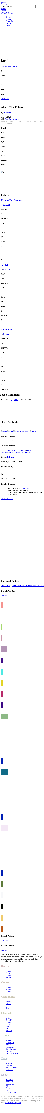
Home (8, 1024)
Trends (8, 23)
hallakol (8, 112)
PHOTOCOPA (11, 1068)
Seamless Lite (11, 1063)
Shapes (8, 977)
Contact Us (10, 1084)
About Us (9, 1082)
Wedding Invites (12, 1053)
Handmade (10, 1043)
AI (31, 586)
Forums (8, 1002)
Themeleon (10, 1065)
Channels (9, 21)
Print (7, 1026)
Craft (7, 1018)
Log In (3, 2)
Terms (8, 1088)
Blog (7, 1008)
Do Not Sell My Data (13, 1103)
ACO (28, 586)
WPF (14, 586)
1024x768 (19, 452)
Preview (23, 450)
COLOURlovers (7, 13)
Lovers (8, 1006)
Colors (8, 971)
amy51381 (7, 269)
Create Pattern (11, 66)
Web (7, 1029)
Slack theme (10, 457)
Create (3, 11)
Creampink (6, 329)
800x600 (11, 452)
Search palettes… (7, 6)
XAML (19, 586)
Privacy (8, 1086)
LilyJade (6, 205)
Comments (4, 85)
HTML (38, 586)
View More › (6, 595)
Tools (8, 25)
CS (2, 586)
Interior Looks (11, 1045)
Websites (9, 1051)
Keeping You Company (12, 200)
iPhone (29, 450)
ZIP (42, 586)
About (4, 1074)
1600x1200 (28, 452)
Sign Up (4, 4)
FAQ (7, 1090)
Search (3, 9)
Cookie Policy (11, 1092)
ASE (24, 586)
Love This (5, 99)
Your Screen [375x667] (9, 450)
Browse (8, 17)
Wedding (9, 1031)
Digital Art (9, 1020)
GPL (33, 586)
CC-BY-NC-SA (7, 499)
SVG (5, 586)
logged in (14, 400)
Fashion (8, 1022)
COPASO (9, 1070)
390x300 (4, 452)
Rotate (3, 66)
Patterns (8, 975)
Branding (9, 1041)
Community (10, 19)
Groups (8, 1004)
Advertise (9, 1080)
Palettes (8, 973)
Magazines (10, 1047)
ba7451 (4, 265)
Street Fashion (11, 1049)
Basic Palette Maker (12, 119)
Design (9, 586)
